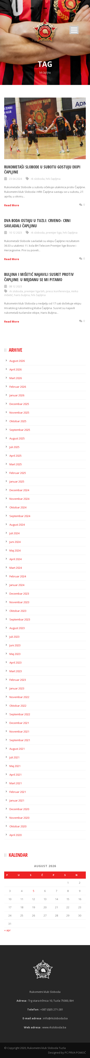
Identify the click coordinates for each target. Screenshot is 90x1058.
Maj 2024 (15, 550)
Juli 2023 (14, 637)
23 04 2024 (15, 179)
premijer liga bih (34, 291)
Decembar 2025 (19, 404)
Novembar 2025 (19, 412)
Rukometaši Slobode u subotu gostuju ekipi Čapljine (42, 169)
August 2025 (17, 438)
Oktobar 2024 (17, 507)
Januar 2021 (16, 800)
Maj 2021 (15, 766)
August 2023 (17, 628)
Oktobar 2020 (17, 826)
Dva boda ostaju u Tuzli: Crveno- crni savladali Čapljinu (37, 223)
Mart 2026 (15, 378)
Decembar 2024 (19, 490)
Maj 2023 (15, 654)
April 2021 (15, 774)
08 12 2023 (15, 286)
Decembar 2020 (19, 809)
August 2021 (17, 749)
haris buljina (22, 295)
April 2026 (15, 369)
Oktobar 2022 (17, 706)
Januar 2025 (16, 481)
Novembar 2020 (19, 818)
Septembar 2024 (19, 516)
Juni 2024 (15, 542)
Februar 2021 (17, 792)
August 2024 (17, 524)
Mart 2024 (15, 568)
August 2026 (17, 361)
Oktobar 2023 (17, 611)
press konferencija (58, 291)
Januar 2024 (16, 585)
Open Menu (73, 30)
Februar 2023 (17, 680)
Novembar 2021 (19, 731)
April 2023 (15, 662)
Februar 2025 (17, 473)
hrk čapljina (53, 179)
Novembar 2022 (19, 697)
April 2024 (15, 559)
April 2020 (15, 835)
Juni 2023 (15, 645)
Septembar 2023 (19, 619)
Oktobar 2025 (17, 421)
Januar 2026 (16, 395)
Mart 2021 (15, 783)
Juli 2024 (14, 533)
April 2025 (15, 456)
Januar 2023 (16, 688)
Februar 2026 (17, 387)
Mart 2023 (15, 671)
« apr (7, 930)
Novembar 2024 (19, 499)
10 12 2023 (15, 232)
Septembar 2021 (19, 740)
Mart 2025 (15, 464)
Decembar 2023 (19, 593)
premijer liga (54, 232)
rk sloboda (38, 179)
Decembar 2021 (19, 723)
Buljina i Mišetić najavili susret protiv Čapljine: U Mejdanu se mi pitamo (39, 277)
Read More (11, 205)
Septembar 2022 (19, 714)
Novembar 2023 (19, 602)
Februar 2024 (17, 576)
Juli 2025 (14, 447)
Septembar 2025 (19, 430)
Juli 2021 (14, 757)
